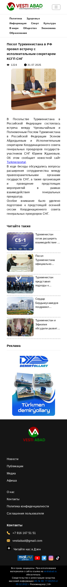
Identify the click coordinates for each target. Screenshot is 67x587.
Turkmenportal (16, 162)
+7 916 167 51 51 (24, 533)
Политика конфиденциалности (28, 506)
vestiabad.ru (50, 571)
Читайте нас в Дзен (27, 549)
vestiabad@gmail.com (27, 540)
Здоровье (33, 18)
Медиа (11, 473)
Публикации (15, 466)
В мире (14, 28)
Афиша (12, 480)
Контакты (13, 499)
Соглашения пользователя (25, 513)
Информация (18, 23)
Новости (13, 459)
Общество (30, 28)
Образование (18, 33)
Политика (15, 18)
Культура (50, 23)
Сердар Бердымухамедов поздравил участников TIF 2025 (46, 306)
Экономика (48, 28)
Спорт (35, 23)
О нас (11, 492)
